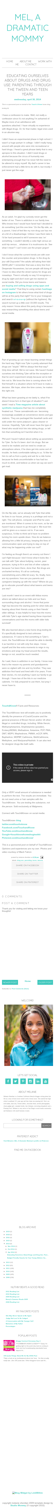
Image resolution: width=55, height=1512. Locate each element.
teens (35, 860)
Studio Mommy (18, 1505)
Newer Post (10, 982)
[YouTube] (46, 1082)
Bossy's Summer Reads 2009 (17, 1299)
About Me (25, 61)
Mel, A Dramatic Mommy (27, 28)
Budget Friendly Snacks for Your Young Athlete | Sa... (27, 1258)
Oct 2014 (11, 1249)
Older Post (45, 982)
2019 (8, 1231)
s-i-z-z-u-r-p (19, 299)
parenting (28, 860)
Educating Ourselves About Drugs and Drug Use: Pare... (28, 1255)
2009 (8, 1274)
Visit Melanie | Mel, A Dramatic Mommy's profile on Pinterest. (26, 1141)
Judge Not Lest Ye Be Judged (17, 1318)
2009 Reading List (12, 1297)
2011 (8, 1268)
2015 (8, 1240)
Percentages (10, 1326)
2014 (8, 1243)
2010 (8, 1271)
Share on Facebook (27, 865)
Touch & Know (36, 104)
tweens (40, 860)
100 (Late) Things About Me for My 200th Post (20, 1356)
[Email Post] (41, 857)
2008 (8, 1277)
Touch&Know (9, 706)
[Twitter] (16, 1082)
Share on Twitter (27, 873)
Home (9, 61)
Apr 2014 (11, 1252)
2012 (8, 1265)
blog (18, 820)
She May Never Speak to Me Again (18, 1316)
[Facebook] (8, 1082)
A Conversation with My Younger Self (19, 1321)
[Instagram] (31, 1082)
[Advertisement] (27, 1395)
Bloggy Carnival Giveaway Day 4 (28, 1341)
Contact (31, 64)
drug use (20, 860)
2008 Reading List (12, 1302)
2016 (8, 1237)
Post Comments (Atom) (20, 989)
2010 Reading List (12, 1294)
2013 (8, 1262)
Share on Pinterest (27, 882)
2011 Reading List (12, 1291)
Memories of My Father (14, 1324)
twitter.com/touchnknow (14, 824)
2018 (8, 1234)
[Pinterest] (23, 1082)
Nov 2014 (11, 1246)
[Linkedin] (38, 1082)
